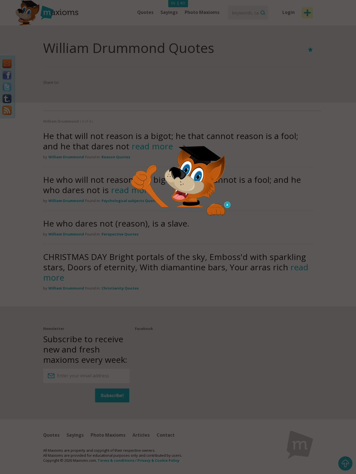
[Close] (227, 204)
